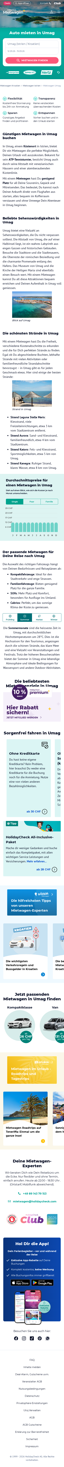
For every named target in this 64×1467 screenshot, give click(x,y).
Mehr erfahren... (37, 861)
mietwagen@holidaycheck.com (34, 1201)
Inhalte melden (32, 1367)
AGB (32, 1417)
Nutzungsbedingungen (32, 1388)
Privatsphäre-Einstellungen (32, 1403)
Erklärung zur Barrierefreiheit (32, 1432)
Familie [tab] (49, 501)
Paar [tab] (32, 501)
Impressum (32, 1446)
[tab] (10, 617)
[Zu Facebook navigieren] (16, 1339)
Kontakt (44, 3)
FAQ (32, 1360)
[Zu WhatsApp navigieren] (47, 1339)
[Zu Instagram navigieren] (24, 1339)
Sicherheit (32, 1439)
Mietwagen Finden (34, 60)
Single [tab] (15, 501)
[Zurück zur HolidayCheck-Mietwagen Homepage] (14, 11)
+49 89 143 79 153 (34, 1193)
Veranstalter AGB (32, 1381)
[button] (19, 1024)
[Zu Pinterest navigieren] (39, 1339)
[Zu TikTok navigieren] (31, 1339)
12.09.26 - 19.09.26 (16, 51)
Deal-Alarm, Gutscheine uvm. (32, 1374)
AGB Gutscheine (32, 1424)
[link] (51, 12)
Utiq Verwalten (32, 1410)
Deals (7, 3)
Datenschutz (32, 1396)
